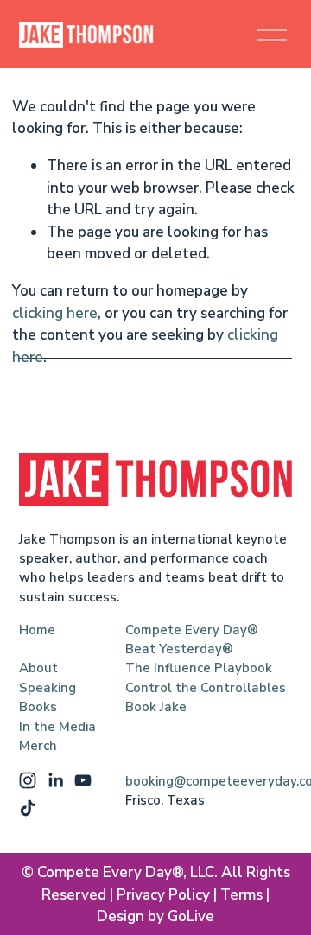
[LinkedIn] (55, 780)
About (38, 668)
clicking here (55, 313)
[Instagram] (27, 780)
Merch (38, 745)
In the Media (57, 726)
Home (37, 630)
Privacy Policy (163, 895)
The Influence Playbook (198, 668)
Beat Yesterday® (179, 649)
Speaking (47, 687)
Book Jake (156, 707)
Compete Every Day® (191, 630)
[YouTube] (83, 780)
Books (38, 707)
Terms (241, 895)
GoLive (191, 916)
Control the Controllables (205, 687)
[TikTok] (27, 808)
